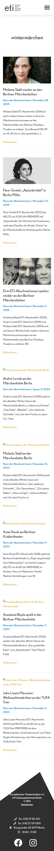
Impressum (27, 804)
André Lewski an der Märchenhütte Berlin (17, 380)
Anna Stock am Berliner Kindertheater (19, 534)
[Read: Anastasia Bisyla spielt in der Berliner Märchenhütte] (27, 603)
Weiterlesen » (10, 142)
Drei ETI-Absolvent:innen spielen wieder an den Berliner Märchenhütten (26, 295)
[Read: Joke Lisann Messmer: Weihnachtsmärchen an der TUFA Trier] (27, 682)
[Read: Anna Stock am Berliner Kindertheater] (24, 523)
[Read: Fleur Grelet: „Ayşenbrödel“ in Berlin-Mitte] (27, 170)
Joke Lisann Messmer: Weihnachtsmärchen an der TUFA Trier (26, 697)
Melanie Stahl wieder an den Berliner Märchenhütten (22, 91)
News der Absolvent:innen (17, 100)
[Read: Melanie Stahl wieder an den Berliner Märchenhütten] (27, 69)
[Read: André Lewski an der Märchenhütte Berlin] (26, 369)
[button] (47, 7)
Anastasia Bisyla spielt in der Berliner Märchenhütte (22, 616)
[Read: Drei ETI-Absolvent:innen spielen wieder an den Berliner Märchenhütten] (27, 271)
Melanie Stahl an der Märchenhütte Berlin (17, 455)
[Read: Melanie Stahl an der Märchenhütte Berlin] (26, 444)
